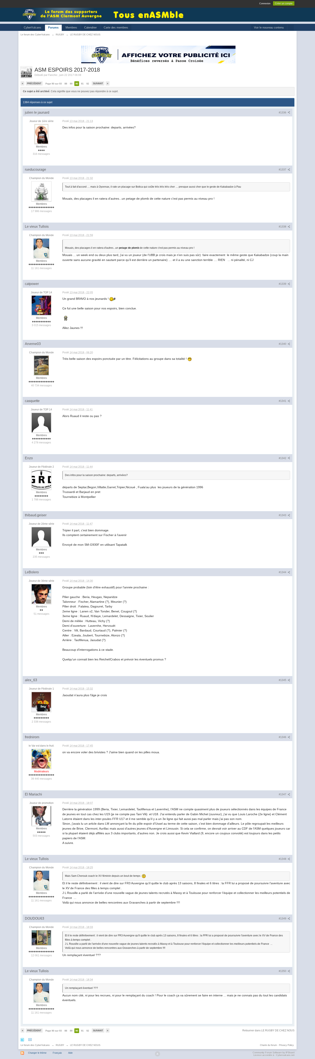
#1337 (283, 169)
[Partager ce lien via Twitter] (22, 1039)
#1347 (283, 794)
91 (82, 83)
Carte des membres (116, 27)
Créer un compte (283, 3)
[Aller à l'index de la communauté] (63, 14)
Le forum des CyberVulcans (35, 1045)
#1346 (283, 737)
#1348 (283, 858)
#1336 (283, 112)
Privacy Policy (286, 1045)
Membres (71, 27)
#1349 (283, 918)
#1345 (283, 680)
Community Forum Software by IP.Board (273, 1052)
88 (65, 83)
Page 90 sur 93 (53, 83)
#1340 (283, 343)
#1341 (283, 400)
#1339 (283, 283)
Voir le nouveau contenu (269, 27)
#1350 (283, 971)
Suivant (98, 83)
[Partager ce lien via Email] (30, 1039)
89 (71, 83)
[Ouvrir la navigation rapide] (291, 28)
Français (57, 1052)
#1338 (283, 226)
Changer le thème (37, 1052)
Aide (70, 1052)
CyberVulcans (32, 27)
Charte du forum (268, 1045)
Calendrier (90, 27)
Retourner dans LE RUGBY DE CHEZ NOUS (268, 1030)
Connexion (264, 3)
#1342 (283, 458)
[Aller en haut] (157, 1053)
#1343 (283, 515)
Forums (53, 27)
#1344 (283, 572)
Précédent (34, 83)
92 (87, 83)
